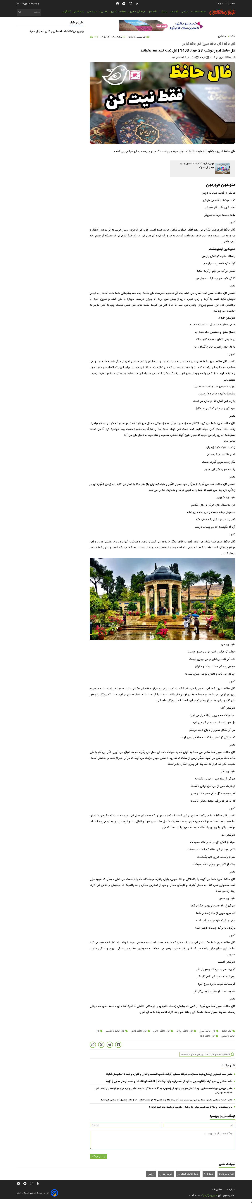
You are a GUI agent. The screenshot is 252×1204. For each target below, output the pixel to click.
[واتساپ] (93, 1045)
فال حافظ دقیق (138, 1031)
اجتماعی (174, 12)
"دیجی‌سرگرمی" (210, 1195)
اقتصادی (152, 12)
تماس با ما (230, 4)
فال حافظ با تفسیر (115, 1031)
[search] (20, 12)
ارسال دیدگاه (99, 1156)
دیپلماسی (92, 12)
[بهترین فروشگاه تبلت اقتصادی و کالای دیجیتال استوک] (222, 168)
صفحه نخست (198, 12)
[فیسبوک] (118, 1045)
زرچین (151, 1174)
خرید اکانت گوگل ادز (188, 1174)
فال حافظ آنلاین (161, 1031)
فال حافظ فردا (207, 1036)
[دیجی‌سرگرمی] (222, 12)
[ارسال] (95, 37)
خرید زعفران (165, 1174)
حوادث (123, 12)
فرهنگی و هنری (137, 12)
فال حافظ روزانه (185, 1031)
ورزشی (163, 12)
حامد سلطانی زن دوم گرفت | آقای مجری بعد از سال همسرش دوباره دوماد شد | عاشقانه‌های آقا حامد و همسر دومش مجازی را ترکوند (169, 1081)
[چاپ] (91, 37)
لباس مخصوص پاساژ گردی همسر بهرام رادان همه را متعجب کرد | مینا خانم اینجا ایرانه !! (190, 1107)
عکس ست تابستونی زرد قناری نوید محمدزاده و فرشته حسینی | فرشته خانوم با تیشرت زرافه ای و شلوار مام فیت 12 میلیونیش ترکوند (169, 1074)
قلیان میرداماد (226, 1174)
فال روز (104, 12)
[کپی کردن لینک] (232, 1054)
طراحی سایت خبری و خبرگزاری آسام (33, 1193)
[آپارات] (117, 3)
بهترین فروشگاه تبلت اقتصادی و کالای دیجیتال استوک (56, 31)
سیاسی (185, 12)
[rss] (137, 4)
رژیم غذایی (79, 12)
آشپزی (113, 12)
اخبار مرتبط (228, 1065)
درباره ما (219, 4)
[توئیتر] (101, 1045)
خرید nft (209, 1174)
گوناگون (66, 12)
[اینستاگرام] (130, 4)
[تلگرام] (124, 4)
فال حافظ (226, 1031)
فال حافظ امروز (207, 1031)
